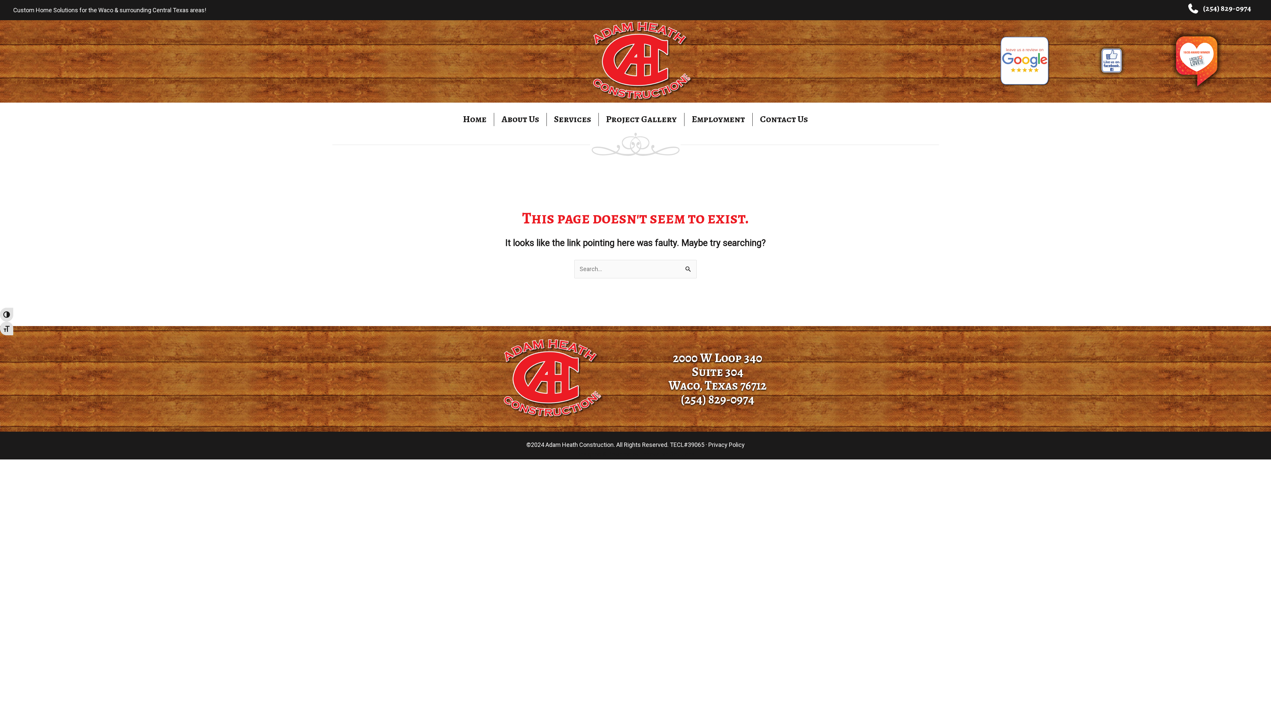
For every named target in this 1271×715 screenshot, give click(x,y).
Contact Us (784, 119)
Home (475, 119)
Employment (718, 119)
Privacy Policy (726, 444)
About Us (520, 119)
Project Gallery (641, 119)
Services (572, 119)
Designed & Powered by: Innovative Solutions (636, 454)
